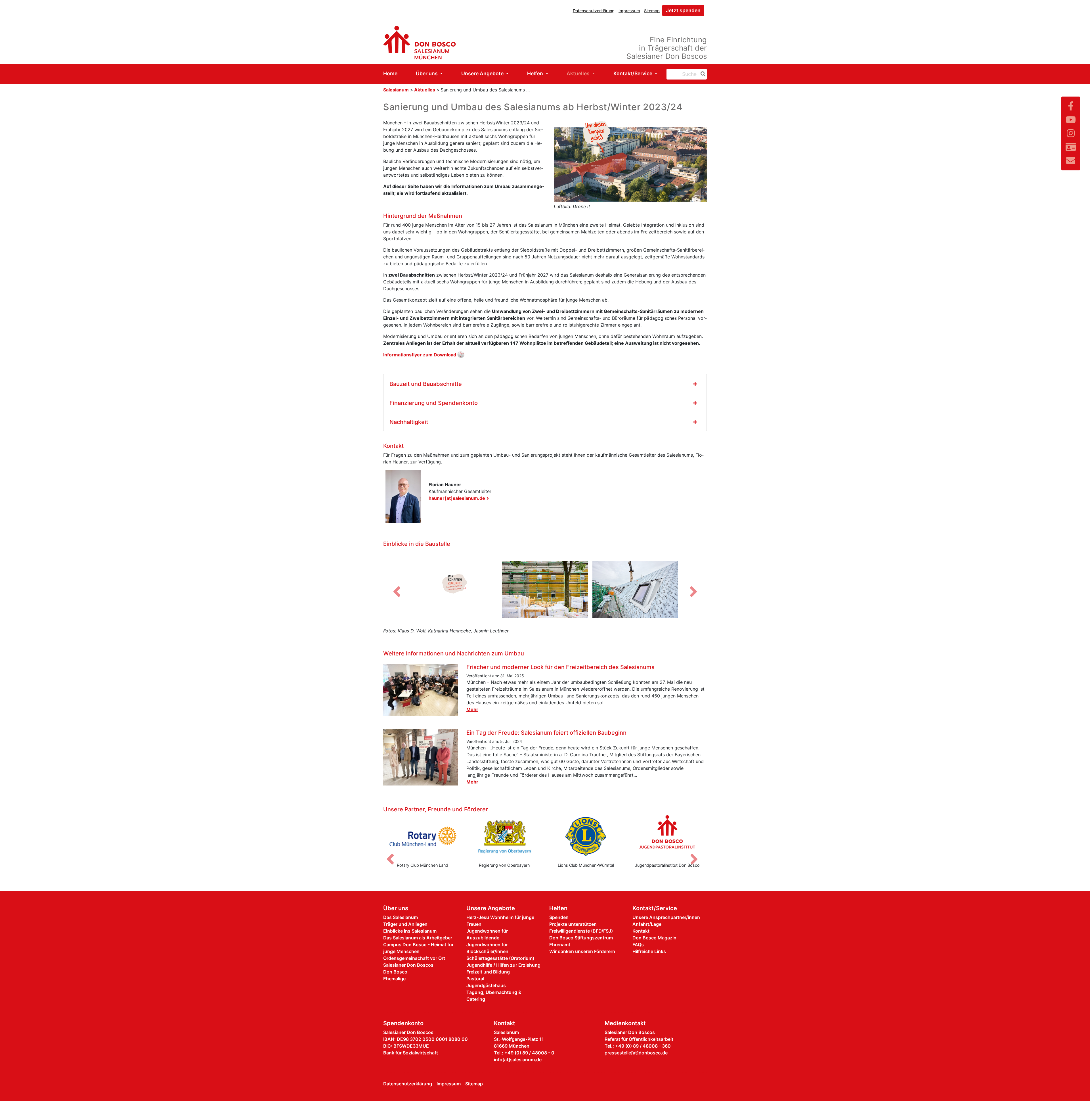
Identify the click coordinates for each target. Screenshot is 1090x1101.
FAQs (638, 944)
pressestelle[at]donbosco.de (636, 1053)
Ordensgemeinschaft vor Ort (414, 958)
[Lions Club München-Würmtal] (585, 836)
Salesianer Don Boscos (408, 965)
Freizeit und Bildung (488, 972)
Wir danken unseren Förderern (582, 951)
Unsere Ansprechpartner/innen (666, 917)
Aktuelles (579, 73)
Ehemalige (394, 978)
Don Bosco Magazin (654, 938)
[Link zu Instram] (1071, 133)
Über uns (427, 73)
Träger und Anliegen (405, 924)
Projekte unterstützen (573, 924)
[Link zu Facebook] (1071, 106)
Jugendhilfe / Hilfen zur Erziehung (503, 965)
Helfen (535, 73)
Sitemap (652, 10)
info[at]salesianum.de (518, 1059)
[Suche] (702, 74)
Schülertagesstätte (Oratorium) (500, 958)
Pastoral (475, 978)
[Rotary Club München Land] (422, 836)
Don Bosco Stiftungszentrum (581, 938)
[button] (396, 591)
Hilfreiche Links (649, 951)
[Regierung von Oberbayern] (504, 836)
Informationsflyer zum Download (419, 355)
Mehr (472, 709)
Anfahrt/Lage (646, 924)
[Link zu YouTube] (1071, 119)
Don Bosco (395, 972)
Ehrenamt (559, 944)
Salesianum (396, 90)
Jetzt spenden (683, 10)
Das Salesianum (400, 917)
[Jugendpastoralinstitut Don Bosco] (667, 836)
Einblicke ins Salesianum (410, 931)
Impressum (629, 10)
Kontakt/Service (633, 73)
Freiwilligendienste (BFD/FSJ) (581, 931)
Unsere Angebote (483, 73)
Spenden (559, 917)
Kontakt (640, 931)
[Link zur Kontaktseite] (1071, 146)
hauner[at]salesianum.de (457, 498)
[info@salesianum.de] (1070, 160)
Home (390, 73)
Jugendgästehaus (486, 985)
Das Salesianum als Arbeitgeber (417, 938)
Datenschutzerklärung (594, 10)
